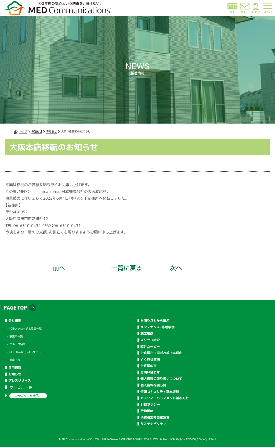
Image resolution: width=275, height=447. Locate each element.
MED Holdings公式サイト (25, 352)
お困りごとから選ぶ (154, 320)
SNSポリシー (150, 404)
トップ (23, 131)
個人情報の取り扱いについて (161, 378)
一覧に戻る (126, 268)
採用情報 (14, 367)
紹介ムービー (150, 346)
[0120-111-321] (232, 12)
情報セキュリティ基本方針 (159, 391)
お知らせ (36, 131)
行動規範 (146, 411)
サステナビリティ (153, 424)
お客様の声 (148, 365)
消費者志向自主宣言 (154, 417)
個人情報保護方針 (153, 385)
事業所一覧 (16, 336)
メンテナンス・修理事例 (157, 327)
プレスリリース (19, 380)
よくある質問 (150, 359)
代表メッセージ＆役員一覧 (25, 328)
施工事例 (146, 333)
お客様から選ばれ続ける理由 (161, 353)
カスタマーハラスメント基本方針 (164, 398)
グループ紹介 (17, 344)
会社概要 (14, 320)
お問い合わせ (150, 372)
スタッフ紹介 (150, 340)
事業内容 (14, 360)
